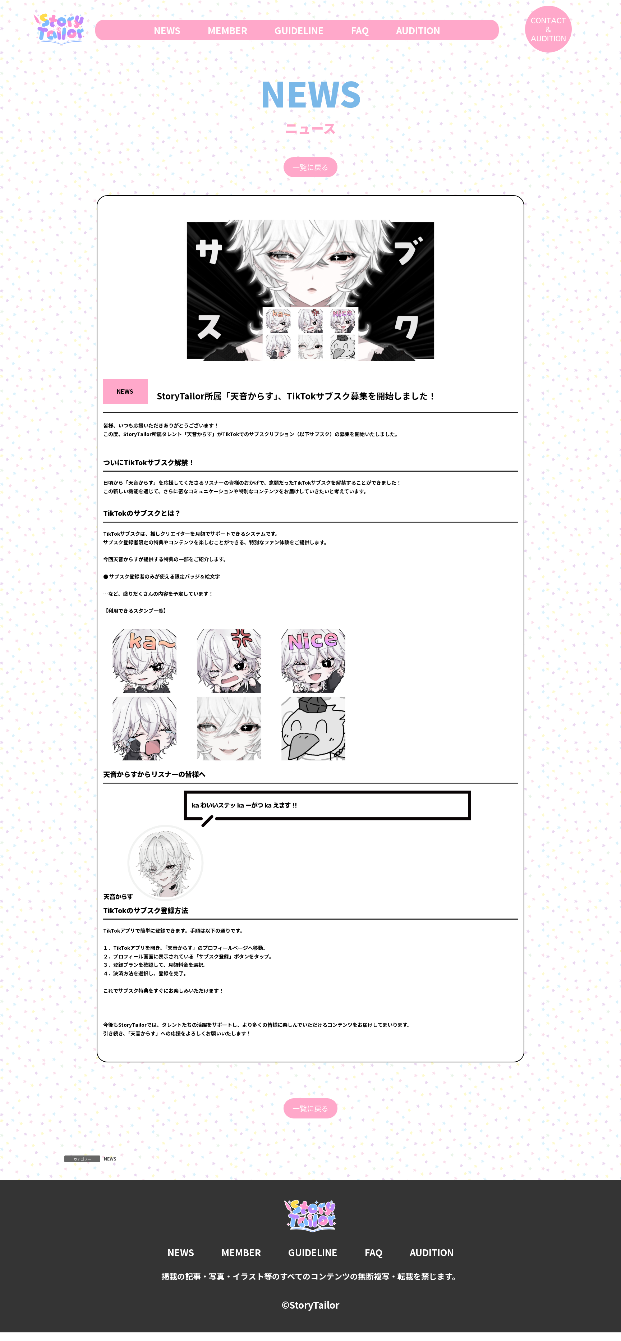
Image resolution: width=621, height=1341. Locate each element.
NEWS (110, 1158)
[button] (310, 167)
